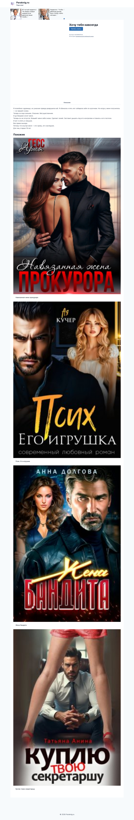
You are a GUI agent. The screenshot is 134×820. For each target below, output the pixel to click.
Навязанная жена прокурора (27, 297)
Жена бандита (21, 625)
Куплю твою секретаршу (25, 789)
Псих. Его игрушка (23, 461)
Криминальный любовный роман (85, 36)
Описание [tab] (67, 102)
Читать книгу (76, 29)
